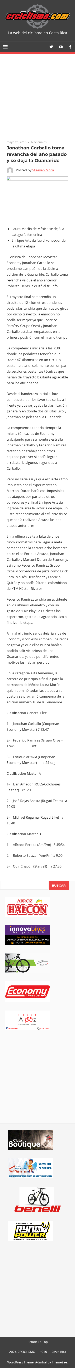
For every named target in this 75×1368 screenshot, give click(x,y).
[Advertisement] (37, 1082)
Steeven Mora (43, 170)
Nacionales (39, 142)
